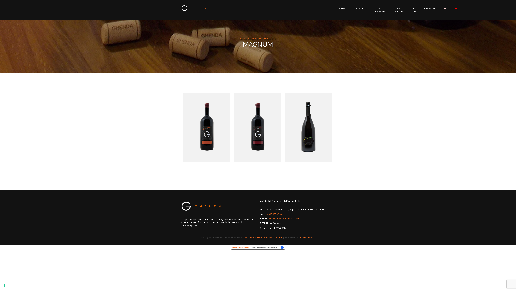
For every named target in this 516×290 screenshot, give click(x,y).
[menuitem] (444, 8)
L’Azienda (358, 8)
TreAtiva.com (308, 238)
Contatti (429, 8)
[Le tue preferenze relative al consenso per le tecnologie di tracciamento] (4, 285)
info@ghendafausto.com (283, 218)
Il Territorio (379, 9)
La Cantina (398, 9)
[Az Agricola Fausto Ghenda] (194, 8)
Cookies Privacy (273, 238)
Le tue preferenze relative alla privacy (264, 247)
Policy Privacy (253, 238)
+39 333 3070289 (273, 214)
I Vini (413, 9)
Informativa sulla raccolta (240, 247)
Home (342, 8)
